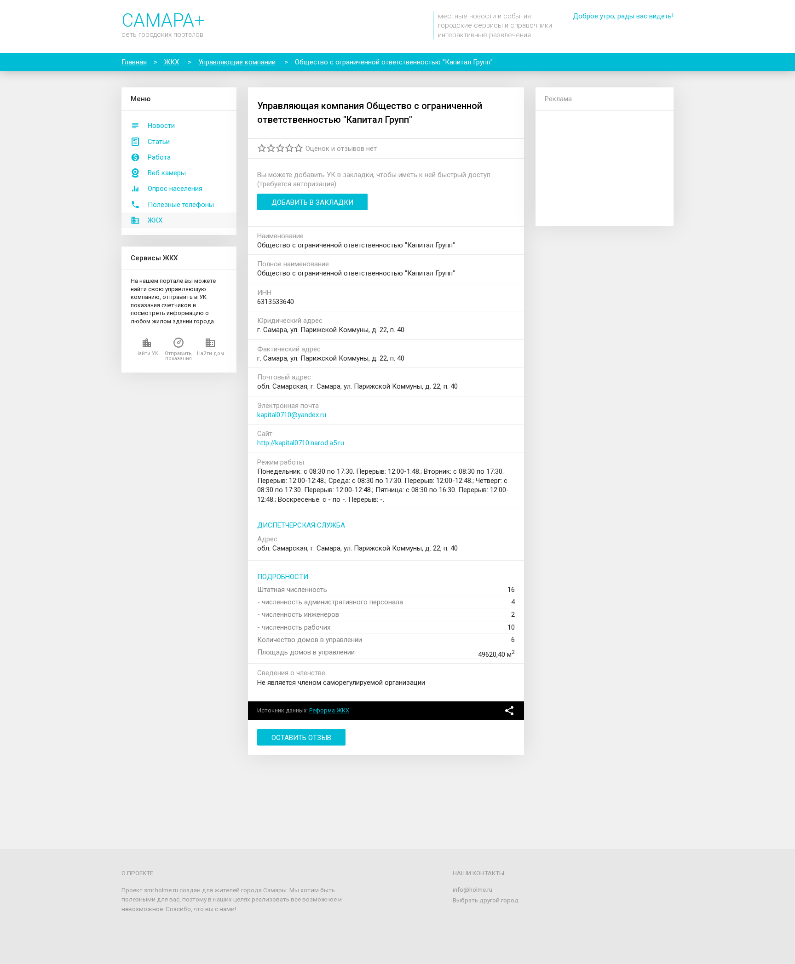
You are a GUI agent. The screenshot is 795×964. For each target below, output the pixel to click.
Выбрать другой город (485, 900)
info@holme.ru (472, 889)
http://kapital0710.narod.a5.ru (300, 443)
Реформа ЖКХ (329, 710)
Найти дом (210, 353)
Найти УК (146, 353)
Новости (161, 125)
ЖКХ (155, 220)
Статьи (159, 142)
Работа (159, 157)
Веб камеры (167, 173)
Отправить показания (178, 356)
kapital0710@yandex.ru (291, 415)
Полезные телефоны (181, 205)
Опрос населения (175, 188)
